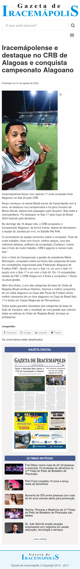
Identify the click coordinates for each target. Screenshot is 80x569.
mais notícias (40, 538)
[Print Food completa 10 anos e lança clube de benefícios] (40, 489)
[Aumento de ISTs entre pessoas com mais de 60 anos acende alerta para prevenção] (40, 503)
